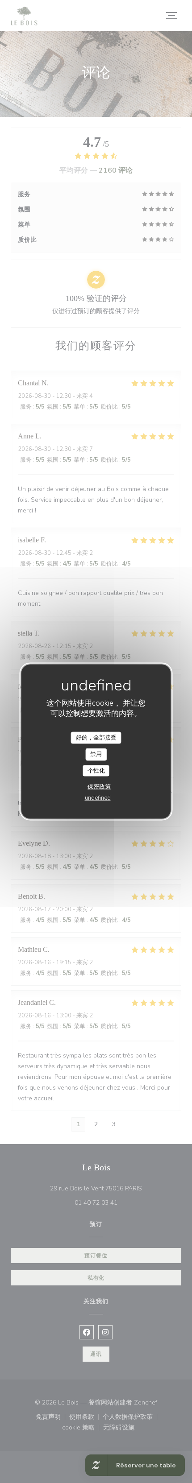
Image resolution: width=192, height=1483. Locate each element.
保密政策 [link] (99, 787)
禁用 (96, 754)
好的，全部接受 (96, 737)
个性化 (96, 770)
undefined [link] (98, 798)
